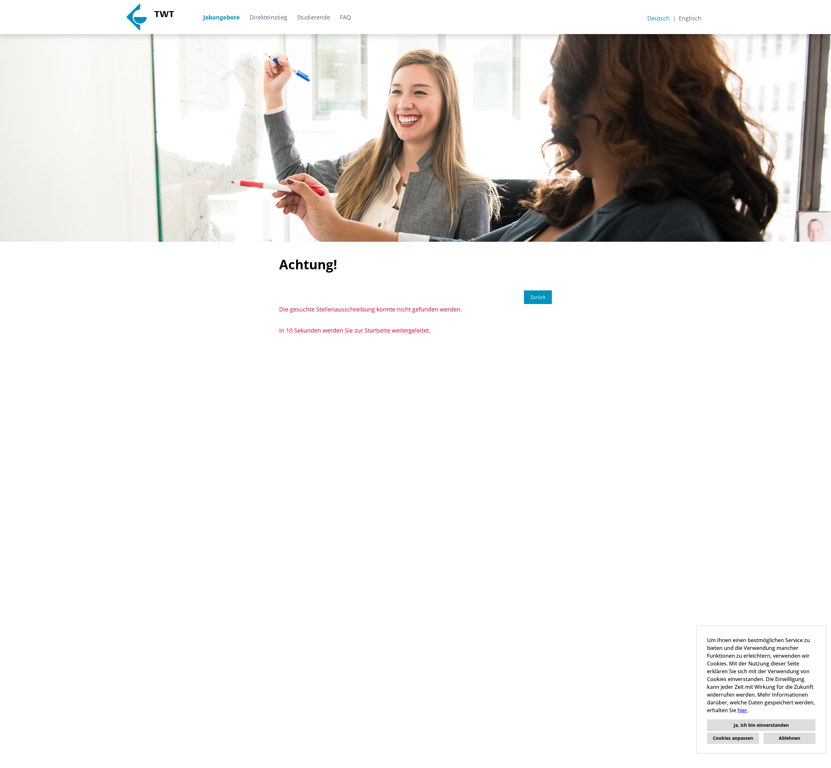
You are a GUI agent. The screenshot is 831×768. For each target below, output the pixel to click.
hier (742, 710)
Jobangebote (221, 17)
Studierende (313, 17)
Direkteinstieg (268, 17)
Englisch (690, 18)
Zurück (537, 297)
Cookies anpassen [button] (733, 738)
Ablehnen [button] (789, 738)
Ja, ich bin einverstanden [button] (761, 725)
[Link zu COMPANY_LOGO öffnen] (150, 17)
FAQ (345, 17)
